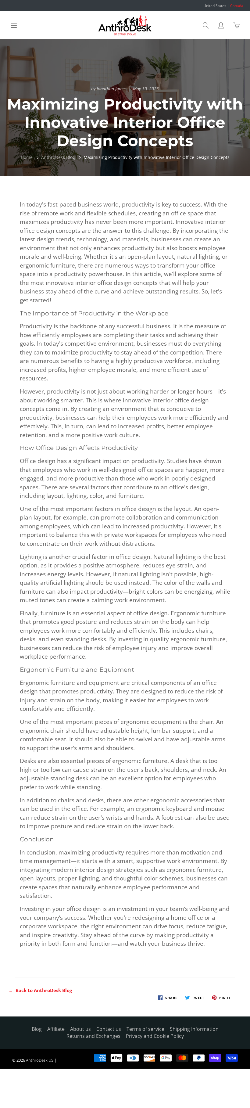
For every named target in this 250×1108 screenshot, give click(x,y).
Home (27, 157)
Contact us (108, 1029)
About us (80, 1029)
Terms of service (145, 1029)
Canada (236, 5)
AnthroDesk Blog (58, 157)
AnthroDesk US (39, 1060)
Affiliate (56, 1029)
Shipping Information (194, 1029)
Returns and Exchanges (93, 1036)
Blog (37, 1029)
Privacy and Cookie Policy (155, 1036)
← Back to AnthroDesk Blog (40, 990)
